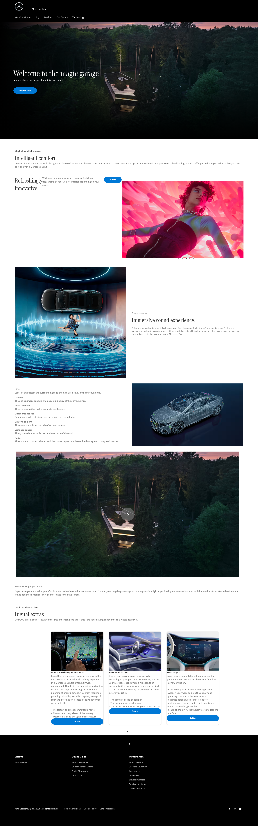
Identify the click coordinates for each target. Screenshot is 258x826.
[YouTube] (240, 808)
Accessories (134, 771)
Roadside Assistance (138, 784)
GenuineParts (135, 775)
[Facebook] (229, 808)
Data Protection (107, 808)
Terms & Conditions (71, 808)
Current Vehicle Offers (82, 766)
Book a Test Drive (80, 762)
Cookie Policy (90, 808)
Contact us (77, 775)
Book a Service (136, 762)
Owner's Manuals (137, 788)
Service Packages (137, 779)
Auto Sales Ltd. (22, 762)
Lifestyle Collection (138, 766)
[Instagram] (235, 808)
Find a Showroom (80, 771)
